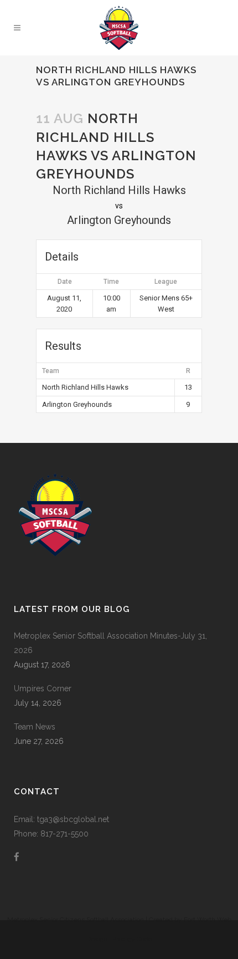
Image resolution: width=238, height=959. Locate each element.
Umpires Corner (42, 688)
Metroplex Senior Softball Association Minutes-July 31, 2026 (110, 643)
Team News (34, 726)
